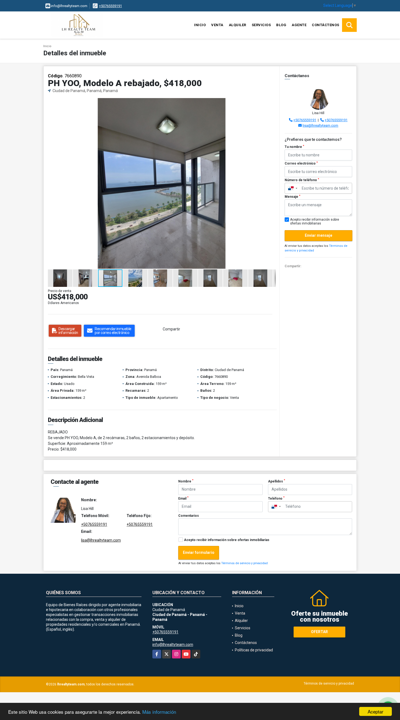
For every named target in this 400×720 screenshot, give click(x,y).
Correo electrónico (301, 163)
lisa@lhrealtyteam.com (320, 125)
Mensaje (292, 197)
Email (183, 498)
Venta (217, 25)
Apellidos (276, 481)
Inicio (200, 25)
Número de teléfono (302, 180)
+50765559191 (110, 6)
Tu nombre (294, 147)
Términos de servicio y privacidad (244, 563)
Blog (281, 25)
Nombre (185, 481)
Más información (159, 711)
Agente (299, 25)
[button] (270, 103)
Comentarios (188, 516)
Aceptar (375, 711)
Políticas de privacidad (254, 650)
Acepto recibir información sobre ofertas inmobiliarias (226, 540)
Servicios (261, 25)
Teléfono (276, 498)
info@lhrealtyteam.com (172, 644)
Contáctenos (325, 25)
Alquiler (237, 25)
